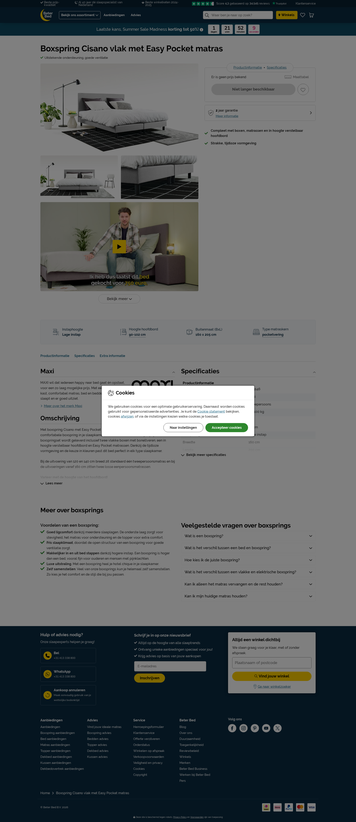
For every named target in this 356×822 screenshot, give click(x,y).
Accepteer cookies (227, 428)
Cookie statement (211, 411)
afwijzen (127, 416)
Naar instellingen (183, 428)
